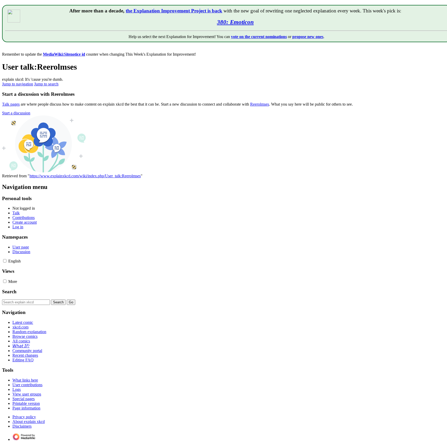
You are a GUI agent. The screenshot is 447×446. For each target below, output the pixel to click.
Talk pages (11, 104)
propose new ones (307, 36)
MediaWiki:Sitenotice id (64, 54)
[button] (16, 113)
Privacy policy (24, 417)
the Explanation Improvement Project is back (174, 10)
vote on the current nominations (259, 36)
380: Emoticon (235, 22)
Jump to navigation (17, 84)
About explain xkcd (28, 421)
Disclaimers (22, 426)
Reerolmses (259, 104)
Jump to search (46, 84)
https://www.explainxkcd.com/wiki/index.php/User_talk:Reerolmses (85, 176)
